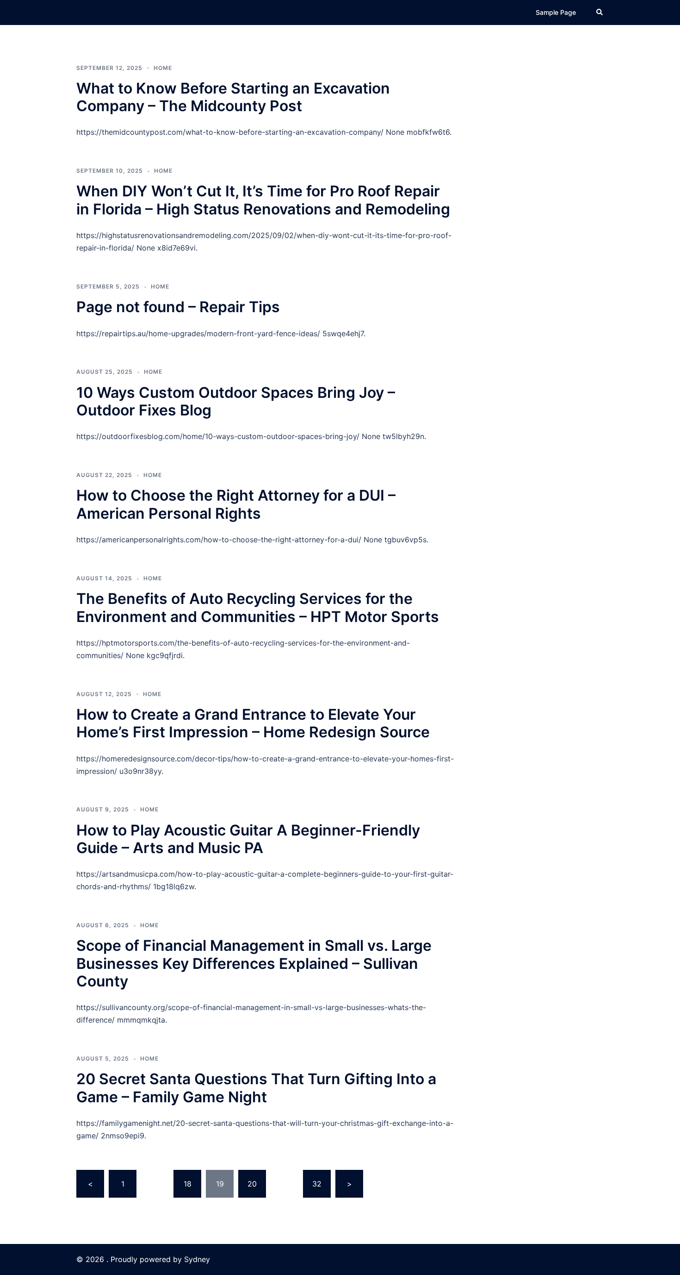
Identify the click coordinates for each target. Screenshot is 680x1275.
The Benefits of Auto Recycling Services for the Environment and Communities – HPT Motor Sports (257, 607)
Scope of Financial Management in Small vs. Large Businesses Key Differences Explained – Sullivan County (254, 963)
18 (188, 1183)
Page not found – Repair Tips (178, 307)
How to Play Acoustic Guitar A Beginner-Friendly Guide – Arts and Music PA (248, 839)
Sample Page (556, 12)
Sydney (197, 1259)
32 (316, 1183)
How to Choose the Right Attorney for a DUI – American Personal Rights (236, 504)
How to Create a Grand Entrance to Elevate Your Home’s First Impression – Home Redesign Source (253, 723)
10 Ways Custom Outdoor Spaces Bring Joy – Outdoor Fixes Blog (235, 401)
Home (163, 67)
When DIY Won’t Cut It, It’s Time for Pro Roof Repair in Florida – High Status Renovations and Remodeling (263, 200)
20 (252, 1183)
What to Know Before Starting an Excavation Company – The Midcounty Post (233, 97)
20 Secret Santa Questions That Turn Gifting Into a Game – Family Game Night (256, 1087)
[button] (600, 12)
